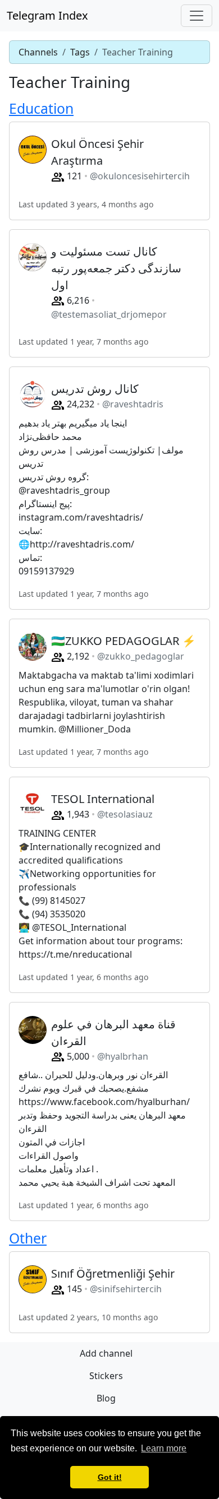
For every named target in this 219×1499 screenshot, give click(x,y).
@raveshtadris (132, 404)
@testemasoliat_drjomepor (109, 314)
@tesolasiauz (125, 814)
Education (41, 108)
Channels (38, 52)
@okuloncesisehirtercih (140, 176)
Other (28, 1238)
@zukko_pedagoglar (140, 656)
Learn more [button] (163, 1448)
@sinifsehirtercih (126, 1289)
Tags (80, 52)
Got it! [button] (110, 1477)
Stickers (106, 1376)
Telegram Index (47, 15)
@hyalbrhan (122, 1056)
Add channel (106, 1353)
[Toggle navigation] (196, 15)
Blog (106, 1398)
